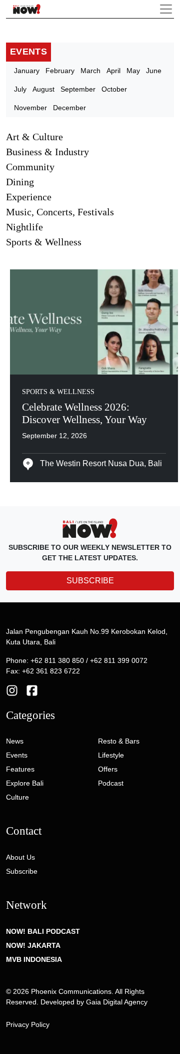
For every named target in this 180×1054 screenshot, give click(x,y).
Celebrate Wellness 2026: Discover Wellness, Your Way (84, 413)
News (15, 741)
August (43, 89)
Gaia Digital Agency (117, 1002)
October (114, 89)
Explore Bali (25, 783)
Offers (108, 769)
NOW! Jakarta (33, 945)
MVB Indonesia (34, 959)
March (90, 71)
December (69, 108)
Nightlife (24, 226)
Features (20, 769)
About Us (20, 857)
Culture (17, 797)
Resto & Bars (119, 741)
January (27, 71)
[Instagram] (12, 690)
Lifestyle (111, 755)
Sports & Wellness (44, 241)
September (78, 89)
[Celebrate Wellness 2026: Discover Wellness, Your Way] (94, 321)
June (154, 71)
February (60, 71)
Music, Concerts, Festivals (60, 211)
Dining (20, 181)
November (30, 108)
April (113, 71)
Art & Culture (34, 136)
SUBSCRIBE (90, 580)
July (20, 89)
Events (17, 755)
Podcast (111, 783)
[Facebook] (32, 690)
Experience (29, 196)
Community (30, 166)
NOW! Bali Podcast (43, 931)
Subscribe (22, 871)
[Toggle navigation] (166, 9)
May (133, 71)
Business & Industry (47, 151)
